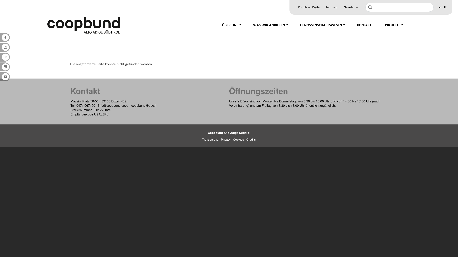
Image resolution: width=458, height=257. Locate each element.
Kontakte (365, 25)
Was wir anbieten (269, 25)
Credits (251, 139)
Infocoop (332, 7)
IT (445, 7)
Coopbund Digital (309, 7)
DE (439, 7)
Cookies (238, 139)
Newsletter (351, 7)
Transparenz (210, 139)
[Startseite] (83, 25)
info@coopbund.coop (113, 105)
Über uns (230, 25)
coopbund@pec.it (143, 105)
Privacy (226, 139)
